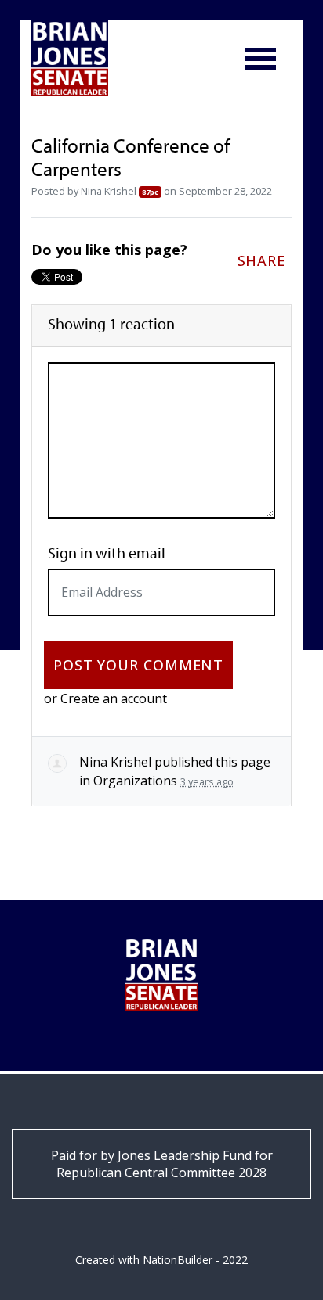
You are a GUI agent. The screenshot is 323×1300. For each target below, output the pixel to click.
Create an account (113, 698)
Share (262, 260)
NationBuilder (177, 1259)
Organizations (135, 780)
